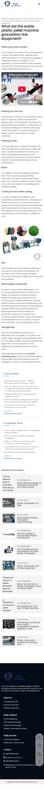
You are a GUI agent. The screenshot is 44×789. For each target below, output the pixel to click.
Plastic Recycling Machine (11, 18)
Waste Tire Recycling (13, 725)
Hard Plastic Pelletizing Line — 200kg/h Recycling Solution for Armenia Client (20, 382)
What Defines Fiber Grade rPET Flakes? (20, 452)
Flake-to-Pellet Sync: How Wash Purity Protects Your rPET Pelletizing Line (20, 442)
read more (8, 411)
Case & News (28, 18)
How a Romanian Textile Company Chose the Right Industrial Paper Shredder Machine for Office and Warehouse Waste (22, 388)
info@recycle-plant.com (13, 757)
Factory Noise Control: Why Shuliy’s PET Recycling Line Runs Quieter (20, 406)
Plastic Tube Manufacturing (16, 728)
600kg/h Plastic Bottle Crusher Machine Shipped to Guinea (20, 395)
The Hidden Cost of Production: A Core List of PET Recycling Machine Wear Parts (21, 448)
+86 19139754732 (12, 754)
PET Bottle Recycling (13, 722)
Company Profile (11, 702)
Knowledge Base (13, 423)
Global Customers (12, 708)
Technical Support (12, 739)
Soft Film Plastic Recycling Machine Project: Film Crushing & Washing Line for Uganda (22, 400)
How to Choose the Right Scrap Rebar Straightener (19, 437)
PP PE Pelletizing (11, 719)
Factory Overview (12, 705)
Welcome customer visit (14, 743)
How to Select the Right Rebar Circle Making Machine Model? (22, 431)
